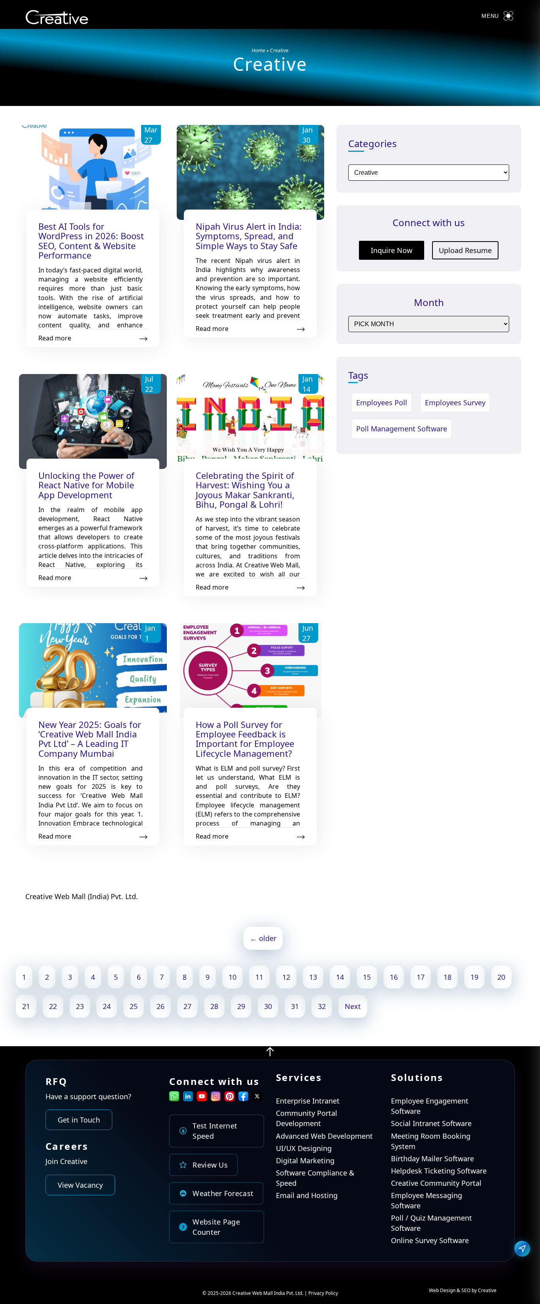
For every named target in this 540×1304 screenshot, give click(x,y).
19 (474, 977)
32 (322, 1006)
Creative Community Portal (436, 1183)
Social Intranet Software (431, 1123)
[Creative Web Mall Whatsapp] (174, 1098)
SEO (465, 1290)
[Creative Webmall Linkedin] (188, 1098)
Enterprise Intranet (308, 1101)
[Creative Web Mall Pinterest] (229, 1096)
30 (268, 1006)
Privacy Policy (323, 1293)
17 (421, 977)
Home (258, 50)
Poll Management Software (401, 428)
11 (259, 977)
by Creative (484, 1290)
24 (107, 1006)
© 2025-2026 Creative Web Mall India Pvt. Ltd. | (255, 1293)
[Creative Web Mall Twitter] (257, 1098)
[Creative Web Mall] (57, 19)
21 (26, 1006)
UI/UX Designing (304, 1148)
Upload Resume (465, 250)
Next (353, 1006)
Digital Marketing (305, 1160)
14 (340, 977)
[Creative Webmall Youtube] (202, 1098)
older (263, 938)
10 (232, 977)
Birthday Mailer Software (432, 1158)
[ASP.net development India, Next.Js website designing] (270, 1054)
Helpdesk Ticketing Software (439, 1170)
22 (53, 1006)
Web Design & (445, 1290)
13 (313, 977)
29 (241, 1006)
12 (286, 977)
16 (394, 977)
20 (501, 977)
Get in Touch (79, 1119)
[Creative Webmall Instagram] (216, 1098)
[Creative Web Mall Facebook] (243, 1098)
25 (134, 1006)
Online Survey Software (430, 1240)
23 (80, 1006)
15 (367, 977)
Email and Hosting (307, 1195)
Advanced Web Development (324, 1136)
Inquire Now (391, 250)
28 (214, 1006)
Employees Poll (381, 402)
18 (447, 977)
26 (160, 1006)
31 (295, 1006)
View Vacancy (80, 1185)
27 (187, 1006)
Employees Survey (455, 402)
